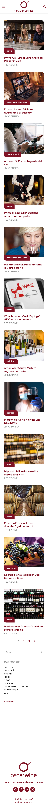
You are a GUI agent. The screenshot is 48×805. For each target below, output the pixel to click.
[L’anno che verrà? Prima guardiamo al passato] (24, 86)
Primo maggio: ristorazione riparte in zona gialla (21, 214)
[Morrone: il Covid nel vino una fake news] (24, 397)
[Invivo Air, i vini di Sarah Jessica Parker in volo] (24, 35)
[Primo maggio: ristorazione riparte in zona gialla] (24, 190)
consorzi (9, 670)
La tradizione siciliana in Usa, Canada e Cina (22, 576)
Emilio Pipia (11, 374)
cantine (8, 667)
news (7, 680)
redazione (10, 64)
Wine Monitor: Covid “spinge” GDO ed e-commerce (22, 317)
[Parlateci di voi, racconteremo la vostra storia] (24, 242)
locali (7, 676)
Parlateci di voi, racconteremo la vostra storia (23, 266)
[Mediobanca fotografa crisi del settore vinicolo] (24, 603)
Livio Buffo (11, 116)
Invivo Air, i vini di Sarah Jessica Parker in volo (23, 59)
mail (17, 802)
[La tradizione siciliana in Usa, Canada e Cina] (24, 552)
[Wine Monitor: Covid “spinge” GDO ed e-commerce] (24, 293)
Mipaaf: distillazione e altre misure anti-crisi (21, 472)
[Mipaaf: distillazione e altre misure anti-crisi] (24, 448)
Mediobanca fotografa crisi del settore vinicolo (23, 628)
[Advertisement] (24, 729)
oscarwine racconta (16, 686)
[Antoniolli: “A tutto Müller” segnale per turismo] (24, 345)
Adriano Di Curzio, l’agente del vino (23, 162)
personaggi (11, 689)
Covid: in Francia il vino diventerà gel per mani (18, 524)
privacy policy (26, 802)
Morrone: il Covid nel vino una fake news (22, 421)
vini (6, 693)
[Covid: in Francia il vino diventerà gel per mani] (24, 500)
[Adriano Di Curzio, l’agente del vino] (24, 138)
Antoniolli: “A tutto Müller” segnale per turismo (20, 369)
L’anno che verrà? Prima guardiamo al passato (19, 111)
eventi (8, 673)
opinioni (8, 683)
